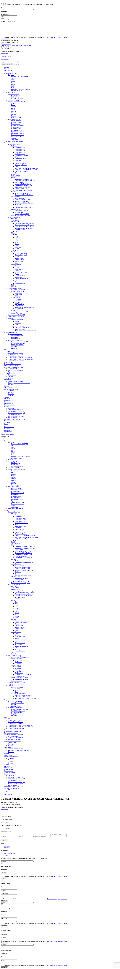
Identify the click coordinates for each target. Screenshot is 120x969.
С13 (12, 79)
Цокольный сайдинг (14, 217)
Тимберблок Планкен (21, 155)
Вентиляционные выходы (15, 141)
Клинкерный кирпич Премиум (24, 228)
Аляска (17, 206)
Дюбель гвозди (12, 417)
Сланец (17, 231)
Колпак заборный (16, 90)
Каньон (17, 266)
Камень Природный (21, 255)
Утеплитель (7, 379)
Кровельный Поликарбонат (12, 364)
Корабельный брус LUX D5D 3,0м (25, 179)
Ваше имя (4, 869)
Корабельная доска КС (21, 312)
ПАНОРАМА (15, 97)
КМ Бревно (18, 294)
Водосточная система (10, 332)
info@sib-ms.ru (5, 59)
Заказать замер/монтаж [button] (7, 434)
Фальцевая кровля (13, 100)
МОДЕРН (14, 346)
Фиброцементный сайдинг (16, 316)
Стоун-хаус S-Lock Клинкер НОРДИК (26, 169)
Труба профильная (9, 405)
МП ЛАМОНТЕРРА (17, 98)
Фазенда (13, 106)
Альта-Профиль (16, 196)
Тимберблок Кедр (20, 150)
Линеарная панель (16, 313)
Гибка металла (8, 403)
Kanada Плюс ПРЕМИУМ (22, 201)
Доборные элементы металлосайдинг (26, 330)
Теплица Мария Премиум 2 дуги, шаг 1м (20, 357)
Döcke (13, 177)
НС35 (13, 84)
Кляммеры (11, 376)
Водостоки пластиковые (15, 334)
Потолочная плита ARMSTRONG (14, 419)
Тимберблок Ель (20, 154)
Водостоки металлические (16, 340)
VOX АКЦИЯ (15, 176)
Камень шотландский (21, 278)
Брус (5, 349)
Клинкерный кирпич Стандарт (24, 226)
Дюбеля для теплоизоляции (16, 416)
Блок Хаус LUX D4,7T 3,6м (23, 184)
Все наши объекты (9, 853)
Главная (6, 67)
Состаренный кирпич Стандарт (24, 223)
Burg (16, 236)
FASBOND (11, 390)
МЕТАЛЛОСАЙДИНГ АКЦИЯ (20, 289)
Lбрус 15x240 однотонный (23, 327)
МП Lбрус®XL (19, 308)
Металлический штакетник (12, 421)
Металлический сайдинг (15, 288)
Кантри (13, 116)
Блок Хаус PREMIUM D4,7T (23, 190)
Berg (16, 234)
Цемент (6, 386)
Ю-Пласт (14, 146)
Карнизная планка (16, 130)
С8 (12, 78)
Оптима (13, 111)
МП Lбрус (18, 299)
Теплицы (7, 351)
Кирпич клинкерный (21, 272)
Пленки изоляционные (11, 389)
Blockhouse (18, 204)
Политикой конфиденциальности (57, 37)
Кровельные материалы (11, 73)
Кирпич (17, 256)
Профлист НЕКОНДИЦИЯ (19, 76)
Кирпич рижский (20, 275)
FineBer (13, 192)
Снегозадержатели (13, 368)
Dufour (17, 248)
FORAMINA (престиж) (18, 343)
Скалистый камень (20, 269)
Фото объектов (8, 70)
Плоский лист (12, 92)
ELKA (13, 174)
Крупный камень (20, 229)
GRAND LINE (15, 209)
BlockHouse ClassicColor (22, 193)
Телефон (3, 872)
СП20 (13, 81)
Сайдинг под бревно (17, 291)
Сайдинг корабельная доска (19, 310)
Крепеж (6, 406)
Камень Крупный (20, 261)
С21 (12, 83)
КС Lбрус (18, 302)
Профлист (11, 75)
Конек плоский (15, 124)
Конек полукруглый (17, 122)
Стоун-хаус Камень (20, 163)
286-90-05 (6, 56)
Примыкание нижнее (17, 133)
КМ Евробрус (19, 305)
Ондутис (10, 395)
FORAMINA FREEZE (17, 345)
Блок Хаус (18, 160)
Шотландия (18, 277)
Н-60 (12, 87)
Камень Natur (19, 258)
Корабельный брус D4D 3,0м (23, 187)
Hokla (16, 157)
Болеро (13, 108)
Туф (16, 280)
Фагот (16, 282)
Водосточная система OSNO (19, 342)
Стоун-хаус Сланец (20, 161)
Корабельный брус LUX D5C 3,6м (25, 180)
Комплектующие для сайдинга (24, 207)
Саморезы (11, 408)
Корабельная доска (20, 158)
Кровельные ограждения (15, 370)
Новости (6, 68)
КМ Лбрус (18, 300)
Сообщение (4, 893)
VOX (12, 285)
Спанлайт (11, 394)
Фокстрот (14, 113)
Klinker (17, 242)
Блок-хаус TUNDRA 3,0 (22, 214)
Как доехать (4, 53)
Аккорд (13, 114)
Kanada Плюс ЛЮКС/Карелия (24, 203)
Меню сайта (15, 64)
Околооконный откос (17, 135)
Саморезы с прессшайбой (15, 409)
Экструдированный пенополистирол (19, 383)
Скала (16, 263)
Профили (10, 378)
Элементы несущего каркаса (12, 373)
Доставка (7, 428)
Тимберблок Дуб (20, 149)
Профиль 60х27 (9, 400)
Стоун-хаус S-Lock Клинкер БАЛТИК (26, 168)
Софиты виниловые (17, 319)
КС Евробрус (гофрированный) (24, 307)
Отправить (4, 840)
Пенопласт (11, 384)
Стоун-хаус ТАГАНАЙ (21, 171)
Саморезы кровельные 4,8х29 (16, 411)
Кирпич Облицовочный (22, 253)
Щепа (16, 173)
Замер (6, 424)
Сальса (13, 109)
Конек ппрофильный (17, 125)
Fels (16, 239)
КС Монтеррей (15, 95)
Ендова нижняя (16, 128)
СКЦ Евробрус (19, 304)
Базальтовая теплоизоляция (16, 381)
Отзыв (3, 960)
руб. (3, 438)
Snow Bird (14, 218)
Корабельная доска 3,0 (21, 210)
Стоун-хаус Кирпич (21, 165)
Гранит (17, 274)
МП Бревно (18, 293)
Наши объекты (8, 431)
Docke (16, 324)
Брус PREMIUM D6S (21, 188)
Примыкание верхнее (17, 131)
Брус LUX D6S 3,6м (21, 182)
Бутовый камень (20, 283)
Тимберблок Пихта (20, 152)
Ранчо (13, 105)
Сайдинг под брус (16, 297)
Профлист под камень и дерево (20, 89)
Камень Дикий (19, 259)
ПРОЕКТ (14, 348)
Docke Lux (14, 337)
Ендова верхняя (16, 127)
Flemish (17, 245)
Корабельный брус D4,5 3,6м (23, 185)
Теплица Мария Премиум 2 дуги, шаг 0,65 (20, 359)
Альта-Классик (19, 198)
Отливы (13, 138)
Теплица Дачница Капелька (16, 360)
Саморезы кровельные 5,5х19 (16, 414)
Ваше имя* (4, 887)
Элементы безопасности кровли (13, 367)
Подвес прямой (8, 402)
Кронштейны (12, 375)
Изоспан (10, 392)
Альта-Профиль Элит (17, 335)
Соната (13, 103)
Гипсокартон (8, 398)
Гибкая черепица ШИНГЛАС (16, 101)
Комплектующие (16, 117)
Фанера (6, 397)
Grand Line (18, 323)
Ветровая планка (16, 120)
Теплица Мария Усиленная (16, 356)
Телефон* (4, 890)
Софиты (10, 318)
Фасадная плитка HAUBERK (16, 315)
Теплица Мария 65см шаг (15, 354)
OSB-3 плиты (8, 387)
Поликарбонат (8, 362)
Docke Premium (15, 338)
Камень (17, 220)
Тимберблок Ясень (20, 147)
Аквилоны (14, 139)
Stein (16, 237)
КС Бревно (18, 296)
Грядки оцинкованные (11, 365)
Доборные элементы (14, 119)
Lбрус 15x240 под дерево (22, 329)
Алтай (17, 250)
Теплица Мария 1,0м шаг (15, 353)
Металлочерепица (13, 94)
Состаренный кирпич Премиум (24, 225)
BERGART (18, 247)
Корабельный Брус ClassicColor (24, 195)
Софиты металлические (18, 326)
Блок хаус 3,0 (19, 212)
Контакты (7, 430)
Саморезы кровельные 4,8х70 (16, 413)
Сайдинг (6, 143)
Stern (16, 240)
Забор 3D (7, 422)
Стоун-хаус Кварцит (21, 166)
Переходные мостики (14, 372)
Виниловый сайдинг (14, 144)
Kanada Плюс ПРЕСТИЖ (22, 199)
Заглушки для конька (17, 136)
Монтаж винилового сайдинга (20, 215)
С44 (12, 86)
